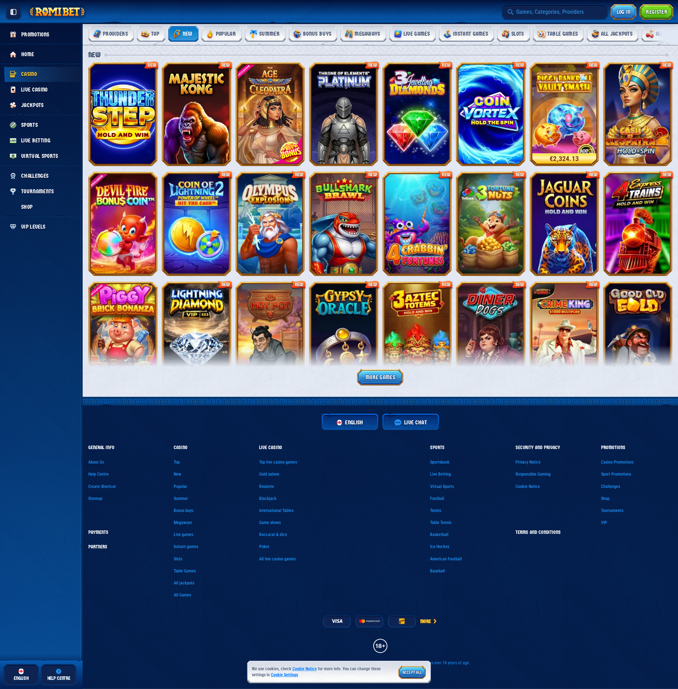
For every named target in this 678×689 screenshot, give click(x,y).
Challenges (610, 486)
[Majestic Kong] (196, 114)
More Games (380, 377)
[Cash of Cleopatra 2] (637, 114)
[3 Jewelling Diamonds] (417, 114)
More (425, 621)
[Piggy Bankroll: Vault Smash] (564, 114)
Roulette (266, 486)
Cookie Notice (528, 486)
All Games (182, 595)
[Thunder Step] (122, 114)
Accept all (412, 672)
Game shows (270, 522)
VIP (604, 522)
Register (656, 11)
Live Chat (415, 422)
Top (177, 462)
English (354, 422)
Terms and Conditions (538, 532)
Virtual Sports (442, 486)
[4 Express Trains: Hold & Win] (637, 223)
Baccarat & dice (273, 534)
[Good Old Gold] (637, 333)
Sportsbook (440, 462)
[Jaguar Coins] (564, 223)
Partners (97, 547)
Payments (98, 532)
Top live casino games (278, 462)
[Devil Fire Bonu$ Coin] (122, 223)
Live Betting (440, 474)
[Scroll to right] (663, 34)
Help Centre (98, 474)
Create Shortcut (102, 486)
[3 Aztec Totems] (417, 333)
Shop (605, 498)
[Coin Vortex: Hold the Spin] (490, 114)
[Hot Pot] (270, 333)
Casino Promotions (617, 462)
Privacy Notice (528, 462)
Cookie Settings (284, 675)
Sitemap (95, 498)
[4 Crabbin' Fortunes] (417, 223)
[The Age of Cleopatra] (270, 114)
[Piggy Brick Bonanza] (122, 333)
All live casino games (277, 558)
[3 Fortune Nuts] (490, 223)
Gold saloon (269, 474)
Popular (180, 486)
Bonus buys (183, 510)
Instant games (186, 546)
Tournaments (612, 510)
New (177, 474)
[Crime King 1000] (564, 333)
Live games (183, 534)
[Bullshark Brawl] (343, 223)
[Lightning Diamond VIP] (196, 333)
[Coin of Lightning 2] (196, 223)
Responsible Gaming (533, 474)
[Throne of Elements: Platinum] (343, 114)
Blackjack (267, 498)
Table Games (185, 571)
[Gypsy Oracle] (343, 333)
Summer (181, 498)
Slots (178, 558)
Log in (624, 11)
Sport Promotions (616, 474)
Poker (264, 546)
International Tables (276, 510)
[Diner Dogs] (490, 333)
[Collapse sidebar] (13, 12)
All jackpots (184, 583)
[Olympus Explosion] (270, 223)
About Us (96, 462)
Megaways (183, 522)
